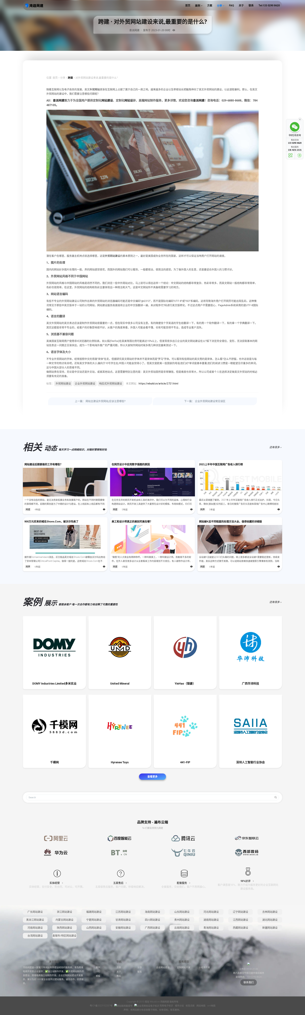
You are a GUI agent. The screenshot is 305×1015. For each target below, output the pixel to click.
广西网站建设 (152, 927)
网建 (28, 509)
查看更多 (152, 776)
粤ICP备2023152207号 (101, 1005)
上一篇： (100, 401)
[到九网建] (34, 5)
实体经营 (55, 882)
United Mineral (119, 683)
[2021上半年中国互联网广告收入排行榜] (239, 482)
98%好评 (246, 881)
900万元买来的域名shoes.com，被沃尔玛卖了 (51, 521)
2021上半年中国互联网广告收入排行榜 (221, 464)
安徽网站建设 (123, 927)
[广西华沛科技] (250, 647)
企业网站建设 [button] (162, 967)
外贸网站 (95, 89)
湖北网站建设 (270, 919)
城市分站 (179, 1005)
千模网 (54, 762)
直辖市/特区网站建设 (64, 935)
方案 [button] (209, 5)
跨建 (70, 77)
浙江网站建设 (64, 911)
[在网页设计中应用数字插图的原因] (152, 482)
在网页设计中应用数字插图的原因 (131, 464)
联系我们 (249, 982)
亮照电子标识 (166, 1005)
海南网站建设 (152, 911)
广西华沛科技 (250, 683)
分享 (62, 77)
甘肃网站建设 (123, 919)
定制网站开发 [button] (183, 967)
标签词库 (190, 1005)
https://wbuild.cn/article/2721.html (158, 383)
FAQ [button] (231, 5)
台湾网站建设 (35, 935)
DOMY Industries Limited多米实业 (54, 683)
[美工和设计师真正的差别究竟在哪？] (152, 539)
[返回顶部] (299, 155)
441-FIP (185, 762)
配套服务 (182, 882)
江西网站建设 (240, 919)
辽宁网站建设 (240, 911)
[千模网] (54, 726)
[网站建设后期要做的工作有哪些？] (65, 482)
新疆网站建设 (270, 927)
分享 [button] (220, 5)
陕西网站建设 (64, 927)
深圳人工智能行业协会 (250, 762)
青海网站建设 (211, 927)
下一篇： (204, 401)
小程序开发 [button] (204, 967)
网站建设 (107, 100)
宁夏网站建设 (94, 919)
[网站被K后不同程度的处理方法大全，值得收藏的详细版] (239, 539)
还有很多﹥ (275, 447)
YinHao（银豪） (185, 683)
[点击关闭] (300, 119)
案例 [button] (198, 5)
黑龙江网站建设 (35, 919)
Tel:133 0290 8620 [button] (269, 5)
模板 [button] (98, 976)
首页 (55, 77)
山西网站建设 (94, 927)
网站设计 (130, 100)
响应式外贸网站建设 (110, 383)
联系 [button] (251, 5)
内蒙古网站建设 (64, 919)
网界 (202, 509)
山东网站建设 (182, 911)
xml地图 (211, 1005)
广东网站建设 (35, 911)
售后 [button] (119, 976)
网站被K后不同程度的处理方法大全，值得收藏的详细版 (230, 521)
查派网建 (58, 100)
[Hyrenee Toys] (119, 726)
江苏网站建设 (123, 911)
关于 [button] (241, 5)
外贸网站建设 (112, 255)
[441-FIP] (185, 726)
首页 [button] (187, 5)
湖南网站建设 (211, 919)
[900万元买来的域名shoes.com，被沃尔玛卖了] (65, 539)
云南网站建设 (182, 927)
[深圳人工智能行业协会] (250, 726)
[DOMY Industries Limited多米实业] (54, 647)
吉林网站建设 (270, 911)
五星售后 (118, 882)
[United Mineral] (119, 647)
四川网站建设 (152, 919)
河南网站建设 (35, 927)
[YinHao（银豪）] (185, 647)
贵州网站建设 (182, 919)
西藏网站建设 (240, 927)
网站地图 (201, 1005)
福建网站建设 (94, 911)
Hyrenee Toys (120, 762)
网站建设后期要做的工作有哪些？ (43, 464)
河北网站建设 (211, 911)
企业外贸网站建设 (85, 383)
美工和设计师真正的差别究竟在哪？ (132, 521)
